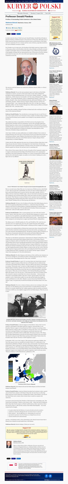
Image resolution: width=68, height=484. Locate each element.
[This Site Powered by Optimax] (47, 479)
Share (19, 33)
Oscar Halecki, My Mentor (55, 71)
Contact (46, 1)
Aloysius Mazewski (54, 144)
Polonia (23, 1)
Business (26, 1)
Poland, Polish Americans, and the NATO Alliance (55, 213)
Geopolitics (12, 1)
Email (14, 33)
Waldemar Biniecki (11, 22)
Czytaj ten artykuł (14, 30)
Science (30, 1)
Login (25, 479)
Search (50, 1)
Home (8, 1)
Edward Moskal (53, 100)
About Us (42, 1)
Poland (19, 1)
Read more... (52, 68)
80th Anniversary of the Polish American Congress (55, 43)
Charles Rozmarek (53, 185)
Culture (34, 1)
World (16, 1)
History (38, 1)
